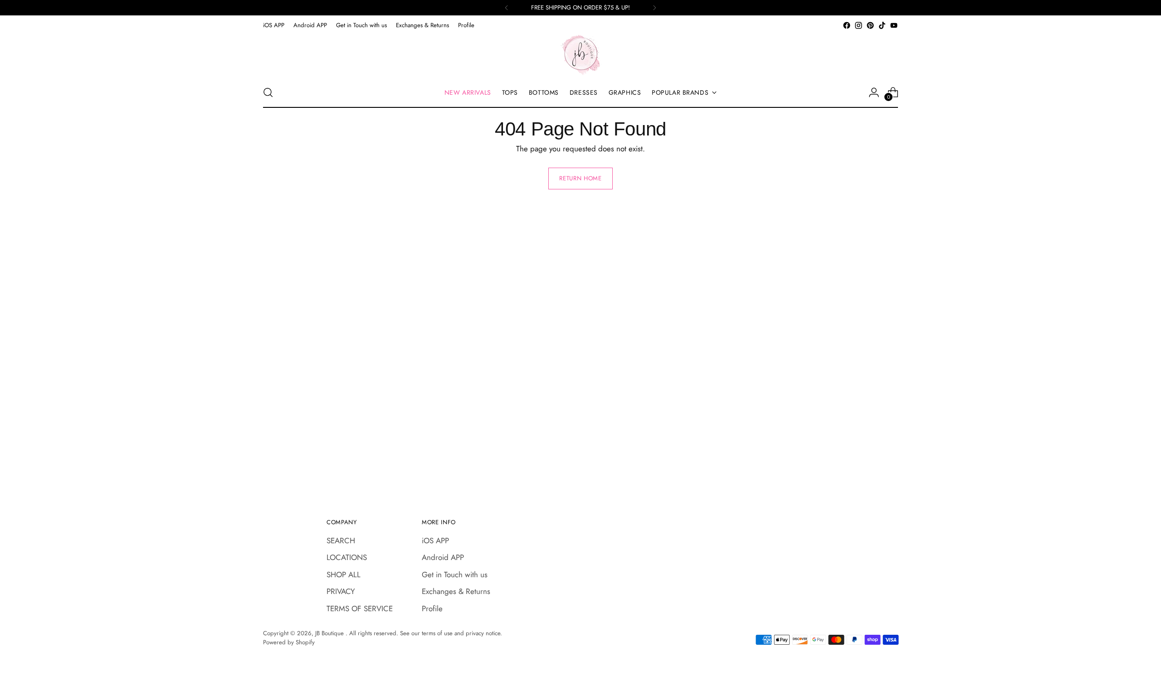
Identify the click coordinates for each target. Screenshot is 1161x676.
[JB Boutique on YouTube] (894, 25)
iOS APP (435, 540)
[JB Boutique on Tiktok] (882, 25)
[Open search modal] (268, 92)
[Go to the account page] (874, 92)
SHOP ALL (344, 574)
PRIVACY (341, 591)
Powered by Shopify (289, 642)
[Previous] (507, 7)
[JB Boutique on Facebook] (847, 25)
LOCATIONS (347, 557)
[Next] (654, 7)
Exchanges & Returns (456, 591)
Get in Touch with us (455, 574)
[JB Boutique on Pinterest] (870, 25)
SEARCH (341, 540)
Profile (432, 608)
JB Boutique (330, 633)
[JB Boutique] (580, 54)
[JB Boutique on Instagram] (858, 25)
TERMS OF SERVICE (360, 608)
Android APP (443, 557)
